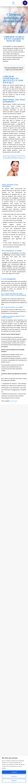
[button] (25, 3)
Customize (14, 776)
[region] (14, 769)
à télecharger (14, 401)
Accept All (14, 772)
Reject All (14, 780)
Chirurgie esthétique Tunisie (13, 157)
